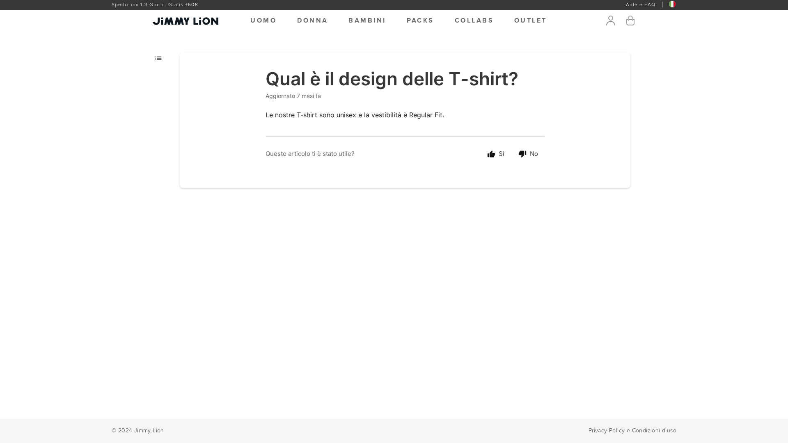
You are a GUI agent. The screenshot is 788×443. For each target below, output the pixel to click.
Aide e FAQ (640, 4)
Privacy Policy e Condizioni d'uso (632, 431)
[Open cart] (630, 20)
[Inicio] (173, 20)
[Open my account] (611, 20)
